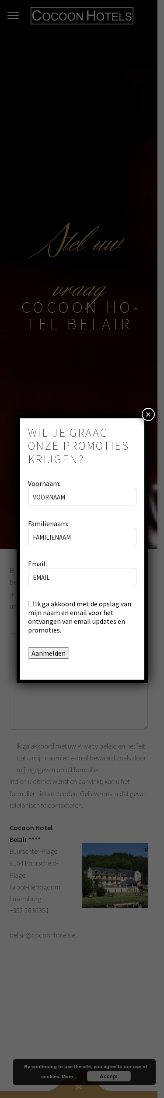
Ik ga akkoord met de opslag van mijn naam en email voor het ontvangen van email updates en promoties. (79, 616)
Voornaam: (44, 483)
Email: (37, 563)
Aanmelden (48, 653)
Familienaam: (48, 523)
